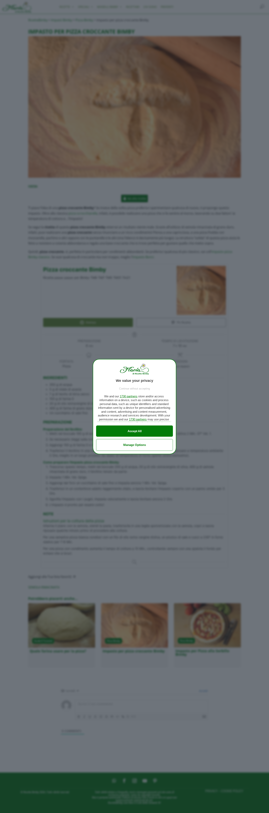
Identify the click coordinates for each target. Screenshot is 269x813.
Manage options (134, 445)
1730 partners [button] (128, 396)
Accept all (135, 431)
